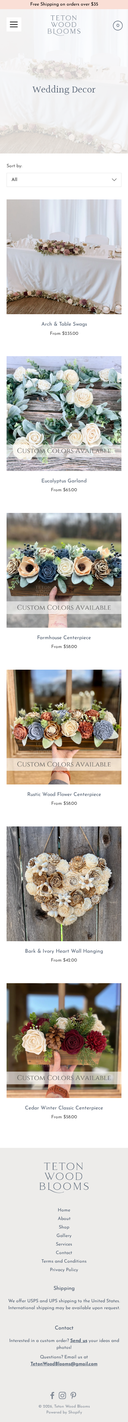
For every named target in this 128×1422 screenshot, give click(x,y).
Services (64, 1244)
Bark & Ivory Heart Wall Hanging (64, 951)
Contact (64, 1252)
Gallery (64, 1235)
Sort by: (14, 166)
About (64, 1218)
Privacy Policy (64, 1270)
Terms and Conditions (64, 1261)
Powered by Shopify (64, 1412)
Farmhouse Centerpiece (64, 637)
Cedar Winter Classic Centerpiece (64, 1108)
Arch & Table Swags (64, 324)
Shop (64, 1227)
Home (64, 1210)
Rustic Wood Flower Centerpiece (64, 794)
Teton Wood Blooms (72, 1407)
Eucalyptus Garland (64, 481)
